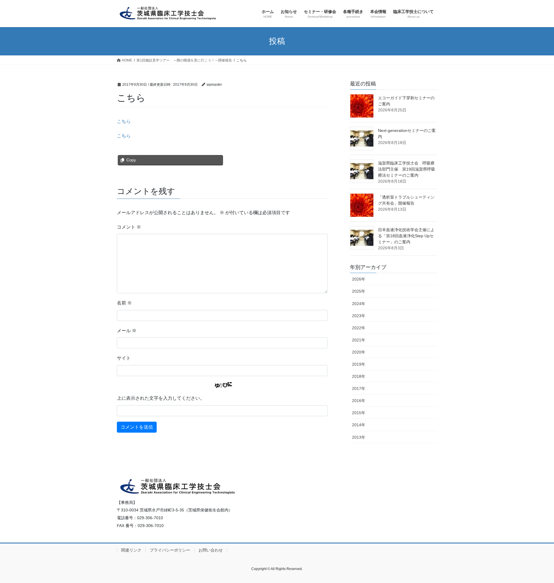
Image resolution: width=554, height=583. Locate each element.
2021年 (358, 340)
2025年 (358, 291)
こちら (124, 121)
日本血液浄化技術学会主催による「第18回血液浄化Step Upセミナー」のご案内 (406, 235)
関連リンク (131, 550)
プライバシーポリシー (170, 550)
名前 (124, 302)
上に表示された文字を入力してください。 (161, 398)
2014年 (358, 425)
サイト (124, 358)
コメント (129, 227)
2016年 (358, 400)
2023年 (358, 315)
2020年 (358, 352)
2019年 (358, 364)
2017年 (358, 388)
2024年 (358, 303)
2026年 (358, 279)
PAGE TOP (536, 560)
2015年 (358, 412)
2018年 (358, 376)
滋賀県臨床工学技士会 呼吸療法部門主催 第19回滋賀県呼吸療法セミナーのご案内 (406, 169)
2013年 (358, 437)
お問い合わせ (211, 550)
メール (126, 330)
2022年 (358, 328)
